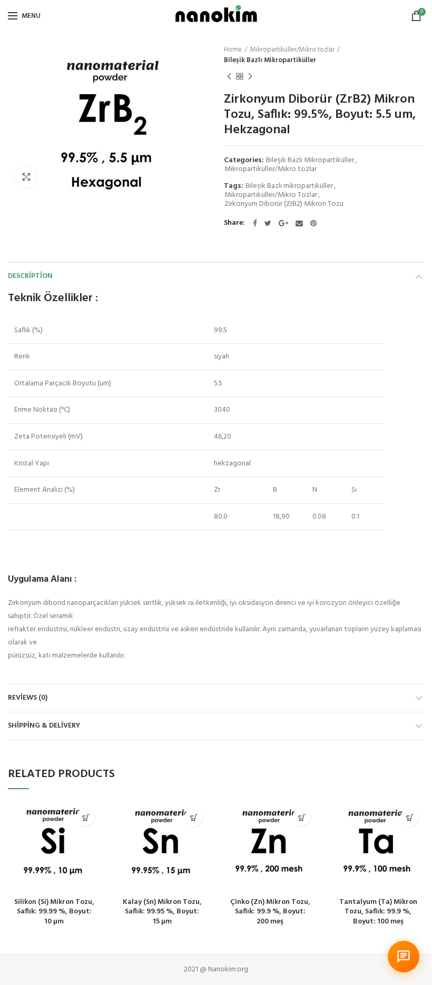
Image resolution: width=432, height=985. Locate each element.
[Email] (299, 223)
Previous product (229, 76)
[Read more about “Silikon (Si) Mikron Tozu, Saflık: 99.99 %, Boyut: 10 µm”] (85, 817)
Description (30, 276)
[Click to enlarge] (26, 176)
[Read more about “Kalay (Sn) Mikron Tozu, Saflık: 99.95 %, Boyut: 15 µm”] (193, 817)
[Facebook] (255, 223)
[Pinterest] (313, 223)
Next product (250, 76)
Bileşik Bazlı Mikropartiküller (270, 60)
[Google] (283, 223)
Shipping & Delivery (44, 726)
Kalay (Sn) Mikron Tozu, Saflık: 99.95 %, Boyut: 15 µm (162, 912)
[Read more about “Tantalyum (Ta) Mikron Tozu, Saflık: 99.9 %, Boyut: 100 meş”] (409, 817)
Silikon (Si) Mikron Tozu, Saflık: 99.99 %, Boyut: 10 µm (54, 912)
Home (233, 50)
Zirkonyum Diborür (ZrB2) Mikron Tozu (283, 204)
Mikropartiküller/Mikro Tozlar (270, 195)
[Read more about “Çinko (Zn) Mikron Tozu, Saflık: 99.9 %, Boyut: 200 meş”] (301, 817)
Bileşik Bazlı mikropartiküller (289, 186)
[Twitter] (268, 223)
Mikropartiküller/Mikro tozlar (292, 50)
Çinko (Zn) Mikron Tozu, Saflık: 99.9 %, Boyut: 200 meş (270, 912)
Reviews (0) (27, 698)
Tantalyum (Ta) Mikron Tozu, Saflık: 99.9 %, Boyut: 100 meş (378, 912)
